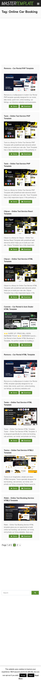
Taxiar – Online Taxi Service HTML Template (18, 403)
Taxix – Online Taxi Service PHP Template (17, 117)
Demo (15, 106)
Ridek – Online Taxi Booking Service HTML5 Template (19, 499)
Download (27, 106)
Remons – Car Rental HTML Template (19, 354)
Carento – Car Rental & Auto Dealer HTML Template (18, 307)
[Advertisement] (20, 40)
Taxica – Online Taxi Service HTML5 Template (18, 451)
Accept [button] (23, 675)
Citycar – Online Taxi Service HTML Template (18, 260)
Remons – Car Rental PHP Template (19, 68)
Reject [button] (31, 675)
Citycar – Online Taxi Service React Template (18, 212)
